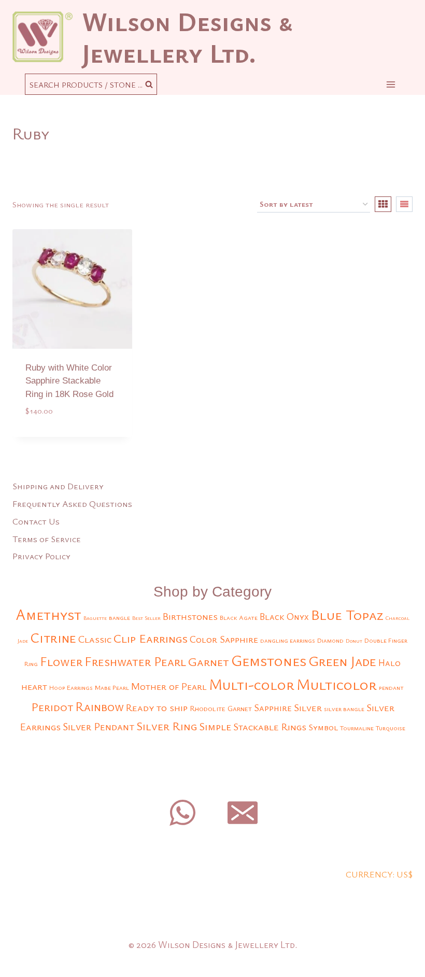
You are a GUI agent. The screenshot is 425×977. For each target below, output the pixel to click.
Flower (61, 661)
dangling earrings (287, 640)
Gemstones (268, 660)
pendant (391, 687)
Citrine (53, 637)
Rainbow (99, 706)
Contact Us (36, 521)
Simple (215, 726)
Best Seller (146, 617)
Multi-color (251, 684)
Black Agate (239, 617)
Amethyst (48, 614)
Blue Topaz (347, 614)
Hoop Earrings (71, 687)
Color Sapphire (224, 638)
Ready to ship (157, 707)
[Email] (242, 813)
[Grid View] (383, 204)
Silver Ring (166, 726)
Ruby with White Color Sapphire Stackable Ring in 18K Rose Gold (69, 381)
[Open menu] (390, 84)
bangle (119, 617)
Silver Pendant (98, 726)
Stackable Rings (269, 726)
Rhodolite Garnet (221, 708)
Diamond (330, 640)
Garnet (208, 661)
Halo (389, 662)
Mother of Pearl (169, 685)
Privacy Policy (41, 556)
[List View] (404, 204)
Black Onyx (284, 616)
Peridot (52, 707)
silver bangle (344, 708)
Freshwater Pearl (135, 661)
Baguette (95, 617)
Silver (308, 707)
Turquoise (390, 728)
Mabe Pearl (112, 687)
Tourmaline (357, 728)
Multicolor (336, 684)
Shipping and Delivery (58, 486)
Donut (354, 640)
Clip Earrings (151, 638)
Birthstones (190, 616)
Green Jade (342, 661)
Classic (94, 639)
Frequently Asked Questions (72, 503)
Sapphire (273, 707)
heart (34, 685)
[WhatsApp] (182, 813)
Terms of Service (46, 539)
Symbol (323, 727)
